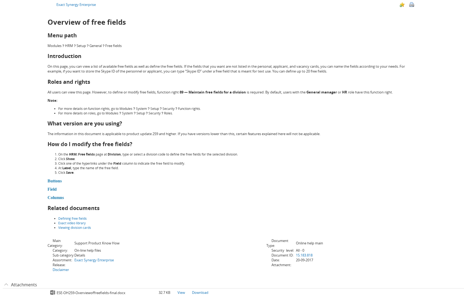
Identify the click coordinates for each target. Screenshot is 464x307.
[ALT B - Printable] (412, 4)
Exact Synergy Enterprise (76, 4)
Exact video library (72, 223)
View (181, 292)
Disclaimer (61, 269)
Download (200, 292)
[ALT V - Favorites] (402, 4)
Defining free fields (72, 218)
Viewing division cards (74, 227)
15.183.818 (304, 255)
